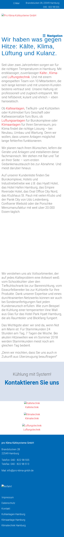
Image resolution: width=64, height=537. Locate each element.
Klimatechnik (32, 418)
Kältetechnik (32, 407)
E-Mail (16, 3)
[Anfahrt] (7, 486)
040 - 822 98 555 (51, 7)
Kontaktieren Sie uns (32, 382)
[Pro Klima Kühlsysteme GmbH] (19, 15)
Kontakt (6, 508)
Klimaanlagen (11, 124)
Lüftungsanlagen (13, 120)
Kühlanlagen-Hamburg (13, 514)
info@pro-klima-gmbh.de (20, 470)
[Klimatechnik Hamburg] (32, 414)
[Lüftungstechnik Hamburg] (32, 425)
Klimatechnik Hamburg (14, 525)
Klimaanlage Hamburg (13, 519)
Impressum (8, 497)
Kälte (43, 73)
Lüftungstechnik (19, 77)
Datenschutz (8, 503)
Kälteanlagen (15, 108)
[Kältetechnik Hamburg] (32, 403)
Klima (53, 73)
